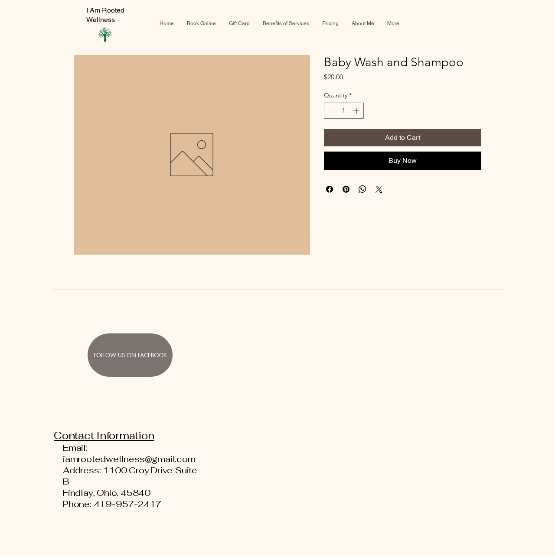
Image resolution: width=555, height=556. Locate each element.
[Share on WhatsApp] (362, 189)
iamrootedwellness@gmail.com (129, 459)
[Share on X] (379, 189)
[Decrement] (330, 110)
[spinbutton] (344, 110)
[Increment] (357, 110)
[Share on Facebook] (329, 189)
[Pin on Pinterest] (346, 189)
